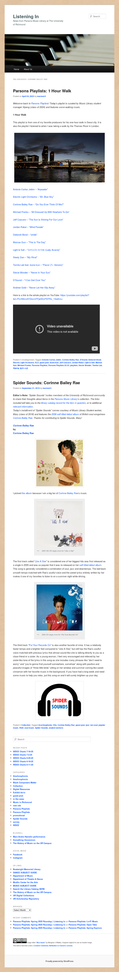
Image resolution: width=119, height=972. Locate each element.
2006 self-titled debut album (65, 414)
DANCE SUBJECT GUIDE (25, 872)
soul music (29, 727)
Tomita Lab (97, 365)
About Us (28, 69)
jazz (87, 725)
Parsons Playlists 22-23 (58, 365)
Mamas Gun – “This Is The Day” (29, 242)
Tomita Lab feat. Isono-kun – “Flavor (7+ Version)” (38, 264)
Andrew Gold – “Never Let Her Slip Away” (34, 287)
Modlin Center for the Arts (25, 882)
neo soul (94, 725)
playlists (74, 365)
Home (16, 69)
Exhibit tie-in (19, 792)
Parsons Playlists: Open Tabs (83, 924)
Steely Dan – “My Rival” (25, 257)
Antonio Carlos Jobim (51, 359)
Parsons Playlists (39, 103)
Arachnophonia (45, 725)
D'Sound (83, 359)
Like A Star (40, 561)
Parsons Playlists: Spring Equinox (85, 927)
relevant (17, 406)
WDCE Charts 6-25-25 (23, 757)
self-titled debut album (90, 565)
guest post (44, 362)
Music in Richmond (22, 802)
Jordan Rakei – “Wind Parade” (28, 227)
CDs (55, 725)
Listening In (26, 16)
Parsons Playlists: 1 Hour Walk (42, 91)
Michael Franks (24, 365)
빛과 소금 (24, 368)
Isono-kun (54, 362)
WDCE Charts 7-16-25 (23, 751)
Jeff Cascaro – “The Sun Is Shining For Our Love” (38, 219)
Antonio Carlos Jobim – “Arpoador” (30, 189)
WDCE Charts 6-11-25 (23, 764)
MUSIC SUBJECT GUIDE (24, 885)
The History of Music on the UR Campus (32, 843)
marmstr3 (41, 96)
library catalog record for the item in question (63, 402)
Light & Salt (90, 362)
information (27, 406)
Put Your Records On (40, 645)
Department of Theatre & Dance (28, 879)
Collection (25, 725)
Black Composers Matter (24, 782)
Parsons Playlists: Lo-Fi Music (83, 921)
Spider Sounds (41, 727)
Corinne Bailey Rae (70, 359)
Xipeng (16, 368)
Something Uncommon (24, 839)
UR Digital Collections (23, 895)
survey (16, 821)
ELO (37, 362)
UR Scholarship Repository (26, 898)
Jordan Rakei (78, 362)
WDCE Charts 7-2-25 (22, 754)
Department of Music (23, 875)
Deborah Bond (94, 359)
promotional (19, 815)
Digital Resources (21, 789)
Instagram (18, 857)
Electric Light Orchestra (23, 362)
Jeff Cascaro (65, 362)
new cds (17, 805)
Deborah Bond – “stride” (25, 234)
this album (27, 493)
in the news (18, 798)
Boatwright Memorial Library (26, 869)
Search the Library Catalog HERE (29, 888)
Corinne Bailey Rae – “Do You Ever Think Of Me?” (38, 204)
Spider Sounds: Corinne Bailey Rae (46, 382)
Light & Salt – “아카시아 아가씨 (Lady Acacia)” (36, 249)
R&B (21, 727)
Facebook (17, 854)
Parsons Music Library (66, 398)
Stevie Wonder (85, 365)
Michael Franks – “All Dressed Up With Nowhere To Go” (41, 212)
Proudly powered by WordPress (59, 961)
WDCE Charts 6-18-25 (23, 761)
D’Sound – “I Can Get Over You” (29, 280)
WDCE (16, 825)
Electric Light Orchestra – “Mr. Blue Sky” (33, 196)
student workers (56, 727)
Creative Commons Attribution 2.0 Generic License (53, 946)
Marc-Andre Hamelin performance (29, 836)
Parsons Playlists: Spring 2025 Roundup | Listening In (39, 921)
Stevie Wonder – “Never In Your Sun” (32, 272)
